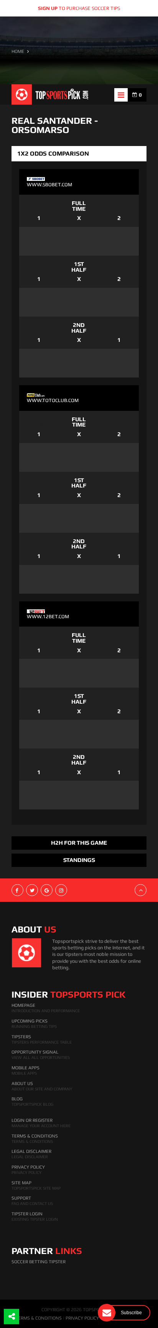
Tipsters (21, 1036)
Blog (17, 1099)
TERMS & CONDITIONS (38, 1318)
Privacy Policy (28, 1167)
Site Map (21, 1182)
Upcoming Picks (30, 1021)
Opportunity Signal (35, 1052)
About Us (22, 1083)
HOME (18, 51)
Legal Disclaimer (31, 1151)
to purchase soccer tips (79, 8)
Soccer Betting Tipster (39, 1261)
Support (21, 1198)
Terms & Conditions (35, 1136)
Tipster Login (27, 1213)
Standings (79, 860)
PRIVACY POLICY (82, 1318)
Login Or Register (32, 1120)
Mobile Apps (26, 1067)
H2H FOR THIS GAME (79, 842)
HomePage (23, 1005)
